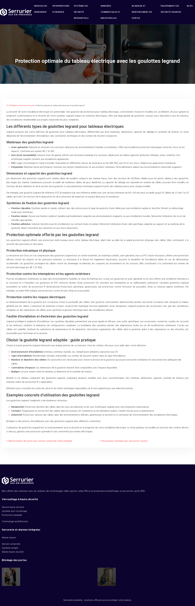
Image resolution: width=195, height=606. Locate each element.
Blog (190, 6)
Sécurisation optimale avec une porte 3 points (125, 441)
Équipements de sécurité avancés (171, 9)
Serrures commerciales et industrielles (110, 12)
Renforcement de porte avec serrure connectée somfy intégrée (40, 441)
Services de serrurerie (40, 9)
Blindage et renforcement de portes (142, 12)
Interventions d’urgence (60, 9)
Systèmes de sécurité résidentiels (81, 12)
